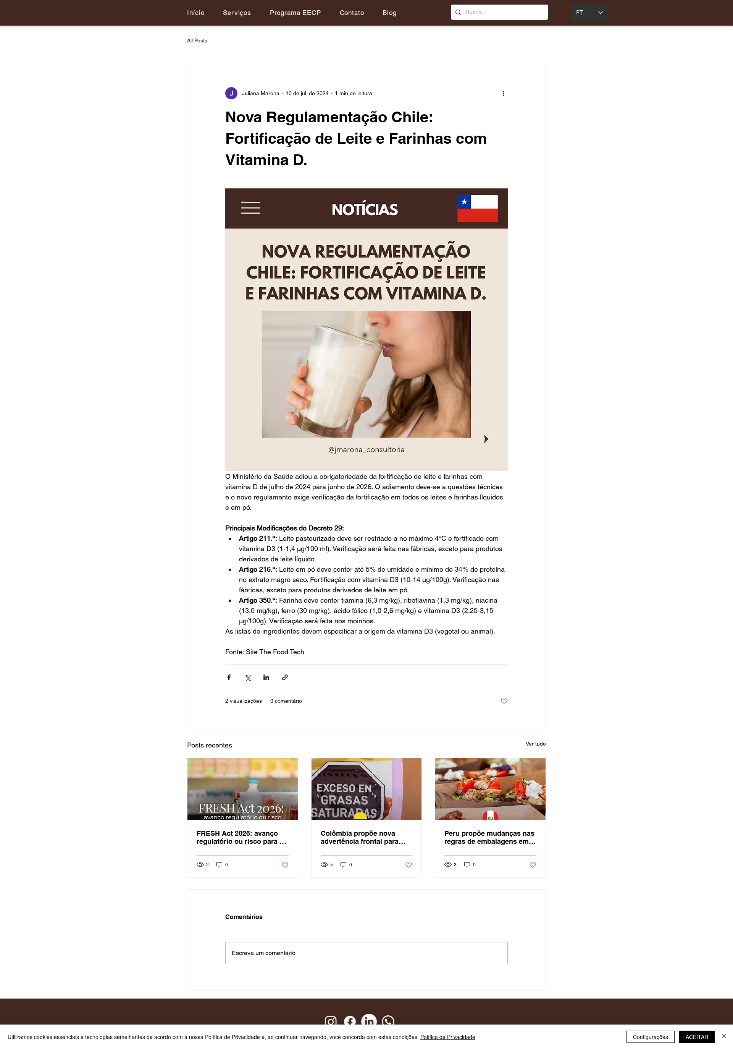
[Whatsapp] (388, 1022)
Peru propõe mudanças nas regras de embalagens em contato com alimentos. (489, 837)
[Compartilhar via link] (285, 677)
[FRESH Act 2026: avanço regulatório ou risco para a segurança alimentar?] (242, 789)
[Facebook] (350, 1022)
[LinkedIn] (369, 1022)
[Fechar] (723, 1037)
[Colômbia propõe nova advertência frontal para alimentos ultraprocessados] (367, 789)
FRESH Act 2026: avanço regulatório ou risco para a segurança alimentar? (240, 837)
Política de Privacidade (447, 1037)
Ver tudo (536, 744)
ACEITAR (697, 1037)
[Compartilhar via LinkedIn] (266, 677)
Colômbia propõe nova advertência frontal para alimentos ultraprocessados (366, 837)
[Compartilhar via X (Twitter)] (247, 677)
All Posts (197, 40)
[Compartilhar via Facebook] (228, 677)
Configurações (650, 1037)
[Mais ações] (503, 93)
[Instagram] (331, 1022)
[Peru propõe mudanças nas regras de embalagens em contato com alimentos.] (490, 789)
